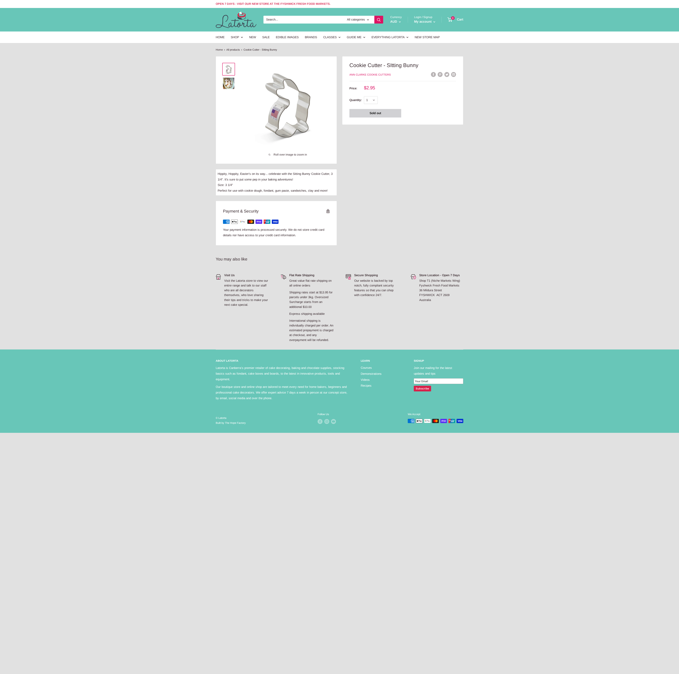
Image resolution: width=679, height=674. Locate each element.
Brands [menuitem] (311, 37)
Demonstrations (371, 373)
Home (219, 49)
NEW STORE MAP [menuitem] (427, 37)
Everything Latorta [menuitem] (388, 37)
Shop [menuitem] (235, 37)
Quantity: (355, 100)
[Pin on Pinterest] (440, 74)
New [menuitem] (252, 37)
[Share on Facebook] (433, 74)
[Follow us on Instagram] (326, 421)
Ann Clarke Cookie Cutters (370, 74)
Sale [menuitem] (266, 37)
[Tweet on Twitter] (446, 74)
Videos (365, 380)
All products (233, 49)
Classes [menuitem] (330, 37)
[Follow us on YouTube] (333, 421)
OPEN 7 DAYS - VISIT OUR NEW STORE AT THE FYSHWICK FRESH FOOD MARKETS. (273, 3)
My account (423, 21)
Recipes (366, 385)
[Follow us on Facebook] (320, 421)
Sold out (375, 113)
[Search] (378, 20)
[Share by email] (453, 74)
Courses (366, 367)
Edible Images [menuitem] (287, 37)
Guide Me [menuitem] (354, 37)
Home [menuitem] (220, 37)
